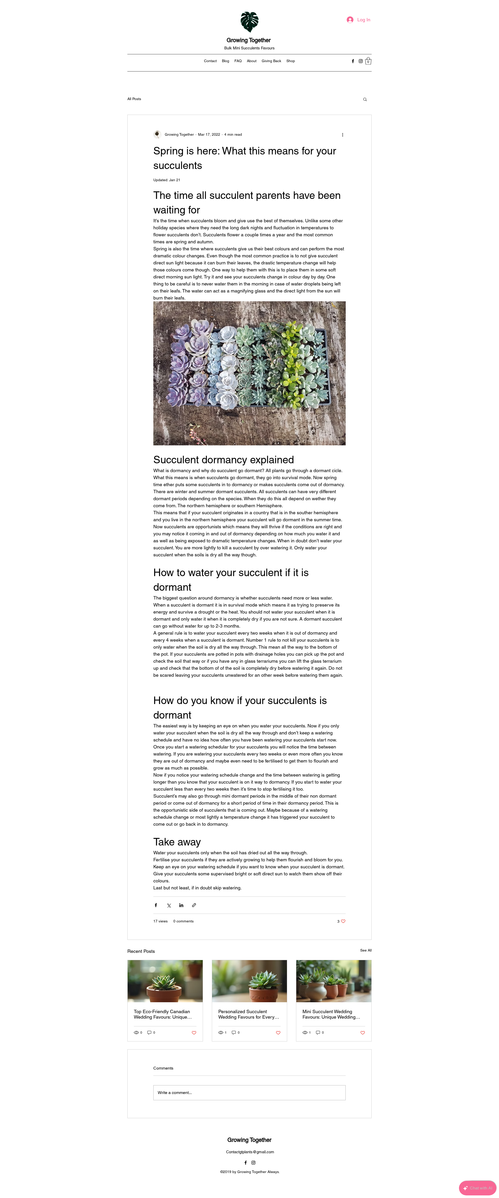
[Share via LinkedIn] (181, 905)
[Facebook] (353, 61)
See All (366, 950)
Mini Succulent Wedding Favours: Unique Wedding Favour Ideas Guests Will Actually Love (329, 1014)
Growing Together (249, 40)
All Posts (134, 99)
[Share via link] (194, 905)
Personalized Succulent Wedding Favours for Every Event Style (246, 1014)
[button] (368, 61)
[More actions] (342, 135)
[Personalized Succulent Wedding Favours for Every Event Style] (249, 981)
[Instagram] (360, 61)
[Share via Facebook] (155, 905)
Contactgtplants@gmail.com (250, 1152)
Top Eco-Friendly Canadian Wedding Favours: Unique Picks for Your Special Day (162, 1014)
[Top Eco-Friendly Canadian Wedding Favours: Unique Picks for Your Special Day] (165, 981)
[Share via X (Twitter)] (168, 905)
